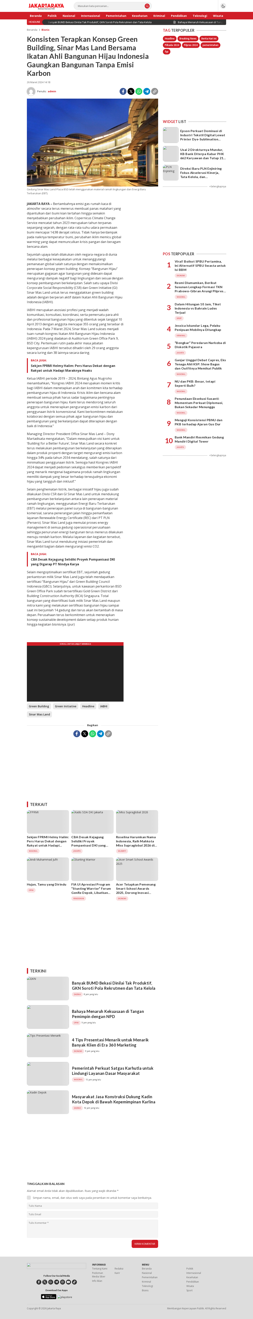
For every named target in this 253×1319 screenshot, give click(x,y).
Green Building (39, 706)
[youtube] (68, 1282)
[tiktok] (74, 1282)
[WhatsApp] (138, 91)
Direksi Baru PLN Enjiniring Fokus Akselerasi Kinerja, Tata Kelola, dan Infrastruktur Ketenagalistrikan (201, 177)
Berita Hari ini (208, 38)
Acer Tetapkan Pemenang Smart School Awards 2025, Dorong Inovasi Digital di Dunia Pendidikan (137, 890)
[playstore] (65, 1297)
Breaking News (187, 38)
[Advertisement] (92, 768)
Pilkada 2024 (172, 45)
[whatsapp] (50, 1282)
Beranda (32, 29)
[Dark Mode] (223, 6)
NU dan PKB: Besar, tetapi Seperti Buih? (195, 383)
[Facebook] (123, 91)
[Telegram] (146, 91)
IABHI (103, 706)
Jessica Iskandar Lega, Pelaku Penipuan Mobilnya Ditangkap (198, 327)
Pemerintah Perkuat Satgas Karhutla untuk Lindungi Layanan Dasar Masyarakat (112, 1071)
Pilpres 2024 (191, 45)
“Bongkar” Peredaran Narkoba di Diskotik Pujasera (200, 345)
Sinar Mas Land (39, 714)
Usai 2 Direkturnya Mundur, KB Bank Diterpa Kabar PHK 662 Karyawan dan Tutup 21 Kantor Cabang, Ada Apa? (202, 156)
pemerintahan (210, 45)
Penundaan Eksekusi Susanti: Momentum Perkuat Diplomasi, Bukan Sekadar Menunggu (199, 403)
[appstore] (48, 1298)
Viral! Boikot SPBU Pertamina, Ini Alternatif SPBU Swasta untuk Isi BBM (200, 266)
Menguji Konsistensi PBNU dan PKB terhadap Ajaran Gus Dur (198, 422)
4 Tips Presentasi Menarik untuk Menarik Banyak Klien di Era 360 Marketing (110, 1042)
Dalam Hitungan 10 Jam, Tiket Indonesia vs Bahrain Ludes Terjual (198, 308)
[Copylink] (154, 91)
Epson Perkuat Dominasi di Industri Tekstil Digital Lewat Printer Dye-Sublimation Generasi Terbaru (202, 137)
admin (52, 91)
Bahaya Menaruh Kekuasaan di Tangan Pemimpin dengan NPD (108, 1014)
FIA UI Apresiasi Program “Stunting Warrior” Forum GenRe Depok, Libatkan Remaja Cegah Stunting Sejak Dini (91, 892)
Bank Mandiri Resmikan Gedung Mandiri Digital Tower (199, 439)
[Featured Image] (92, 185)
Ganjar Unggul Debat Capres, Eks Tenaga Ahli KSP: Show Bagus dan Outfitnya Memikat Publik (200, 364)
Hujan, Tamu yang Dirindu (46, 884)
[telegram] (56, 1282)
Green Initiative (65, 706)
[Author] (31, 91)
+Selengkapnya (217, 186)
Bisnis (45, 29)
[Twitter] (130, 91)
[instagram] (62, 1282)
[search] (147, 6)
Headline (88, 706)
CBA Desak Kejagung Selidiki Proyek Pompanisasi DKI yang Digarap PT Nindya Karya (73, 561)
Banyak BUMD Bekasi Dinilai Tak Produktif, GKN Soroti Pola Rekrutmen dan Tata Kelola (114, 985)
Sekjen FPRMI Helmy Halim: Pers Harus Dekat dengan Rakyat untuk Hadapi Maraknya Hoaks (73, 368)
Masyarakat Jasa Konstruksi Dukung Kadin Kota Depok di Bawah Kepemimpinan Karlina (113, 1099)
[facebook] (38, 1282)
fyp (166, 51)
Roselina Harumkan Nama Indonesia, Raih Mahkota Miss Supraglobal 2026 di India (136, 843)
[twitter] (44, 1282)
